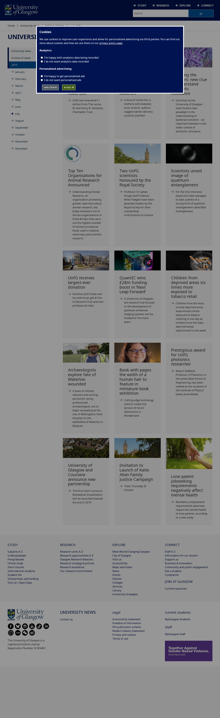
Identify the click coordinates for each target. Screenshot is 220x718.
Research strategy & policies (77, 563)
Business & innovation (178, 563)
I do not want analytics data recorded (66, 61)
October (20, 134)
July (17, 114)
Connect (207, 5)
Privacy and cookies (124, 635)
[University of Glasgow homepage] (21, 9)
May (17, 99)
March (19, 86)
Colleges (117, 582)
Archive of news (21, 58)
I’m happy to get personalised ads (64, 76)
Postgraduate (16, 559)
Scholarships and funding (23, 579)
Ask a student (173, 571)
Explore (185, 5)
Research (163, 5)
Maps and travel (122, 567)
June (18, 107)
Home (11, 25)
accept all (69, 87)
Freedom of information (126, 623)
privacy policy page (110, 43)
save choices (50, 87)
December (21, 148)
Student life (15, 575)
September (22, 127)
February (20, 79)
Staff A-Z (170, 551)
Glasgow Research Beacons (76, 559)
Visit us (116, 559)
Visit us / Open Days (20, 582)
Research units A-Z (71, 551)
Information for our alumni (181, 555)
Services (117, 586)
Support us (171, 559)
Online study (15, 563)
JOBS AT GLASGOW (179, 581)
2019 (14, 65)
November (21, 141)
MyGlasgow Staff (175, 634)
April (18, 93)
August (19, 120)
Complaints (172, 575)
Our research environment (76, 571)
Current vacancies (176, 588)
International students (21, 571)
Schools (117, 579)
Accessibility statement (126, 619)
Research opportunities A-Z (76, 555)
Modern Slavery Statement (128, 631)
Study (142, 5)
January (20, 72)
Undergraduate (17, 555)
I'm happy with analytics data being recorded (71, 57)
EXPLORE (119, 545)
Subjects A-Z (15, 551)
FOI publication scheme (126, 627)
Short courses (16, 567)
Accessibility (119, 563)
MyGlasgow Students (177, 619)
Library (116, 590)
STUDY (13, 545)
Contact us (66, 619)
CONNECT (172, 545)
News (115, 571)
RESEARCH (68, 545)
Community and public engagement (186, 567)
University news (30, 25)
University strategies (125, 594)
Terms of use (120, 638)
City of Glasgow (121, 555)
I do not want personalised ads (62, 80)
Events (116, 575)
